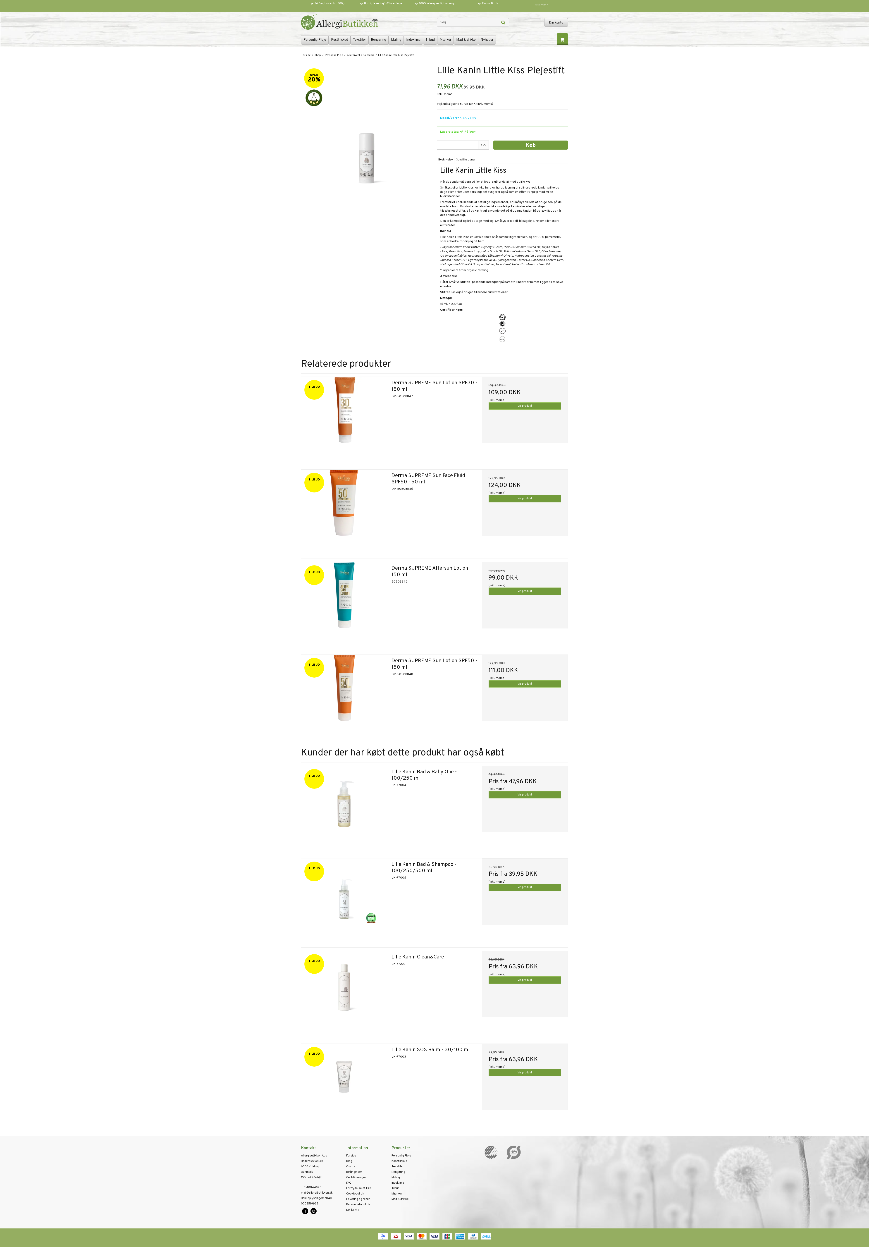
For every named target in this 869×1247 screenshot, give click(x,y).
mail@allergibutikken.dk (317, 1193)
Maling (396, 40)
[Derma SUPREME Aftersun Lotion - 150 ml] (344, 605)
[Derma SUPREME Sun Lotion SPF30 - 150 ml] (344, 420)
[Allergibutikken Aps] (366, 22)
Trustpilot (541, 5)
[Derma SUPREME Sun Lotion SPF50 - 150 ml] (344, 698)
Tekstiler (359, 40)
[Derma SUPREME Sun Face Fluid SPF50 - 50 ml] (344, 512)
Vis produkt (525, 406)
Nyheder (487, 40)
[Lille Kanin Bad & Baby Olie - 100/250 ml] (344, 809)
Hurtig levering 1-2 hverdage (383, 3)
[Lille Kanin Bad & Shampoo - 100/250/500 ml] (344, 901)
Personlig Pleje (314, 40)
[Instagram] (313, 1211)
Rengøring (378, 40)
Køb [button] (530, 145)
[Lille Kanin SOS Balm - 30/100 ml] (344, 1087)
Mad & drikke (466, 40)
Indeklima (413, 40)
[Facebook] (305, 1211)
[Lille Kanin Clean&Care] (344, 994)
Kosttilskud (339, 40)
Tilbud (430, 40)
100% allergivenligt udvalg (436, 3)
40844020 (311, 1187)
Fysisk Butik (490, 3)
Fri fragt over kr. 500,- (330, 3)
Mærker (445, 40)
